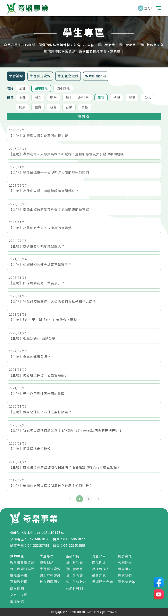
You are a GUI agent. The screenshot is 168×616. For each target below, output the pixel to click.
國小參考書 (74, 575)
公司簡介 (125, 562)
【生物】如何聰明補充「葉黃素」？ (37, 283)
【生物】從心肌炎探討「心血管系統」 (38, 375)
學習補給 (16, 76)
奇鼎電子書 (18, 575)
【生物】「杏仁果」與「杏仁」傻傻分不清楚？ (45, 319)
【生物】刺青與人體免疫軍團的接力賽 (38, 135)
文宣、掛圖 (18, 594)
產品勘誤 (99, 562)
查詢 (81, 116)
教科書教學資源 (22, 562)
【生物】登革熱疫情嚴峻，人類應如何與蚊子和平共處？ (52, 301)
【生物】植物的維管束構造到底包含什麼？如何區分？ (51, 485)
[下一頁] (98, 498)
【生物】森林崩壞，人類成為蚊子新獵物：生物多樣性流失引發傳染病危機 (66, 154)
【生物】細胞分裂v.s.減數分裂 (32, 338)
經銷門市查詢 (102, 581)
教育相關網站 (95, 76)
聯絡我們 (125, 575)
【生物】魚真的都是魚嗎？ (30, 356)
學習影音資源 (40, 76)
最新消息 (99, 575)
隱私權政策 (126, 581)
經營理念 (125, 569)
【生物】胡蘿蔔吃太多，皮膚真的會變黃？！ (44, 227)
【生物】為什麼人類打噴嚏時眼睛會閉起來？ (44, 190)
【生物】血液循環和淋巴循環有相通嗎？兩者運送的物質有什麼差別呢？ (64, 467)
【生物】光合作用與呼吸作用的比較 (37, 393)
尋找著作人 (100, 569)
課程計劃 (17, 588)
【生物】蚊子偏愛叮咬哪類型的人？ (37, 246)
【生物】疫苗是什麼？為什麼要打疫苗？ (40, 412)
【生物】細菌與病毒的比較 (30, 448)
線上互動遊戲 (68, 76)
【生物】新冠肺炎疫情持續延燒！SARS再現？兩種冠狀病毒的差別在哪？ (65, 430)
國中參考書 (74, 569)
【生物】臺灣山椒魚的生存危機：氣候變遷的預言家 (49, 209)
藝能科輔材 (74, 588)
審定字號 (17, 601)
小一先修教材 (76, 581)
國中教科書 (74, 562)
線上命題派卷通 (22, 569)
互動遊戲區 (18, 581)
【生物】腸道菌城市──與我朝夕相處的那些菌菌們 (49, 172)
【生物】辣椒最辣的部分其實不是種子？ (40, 264)
